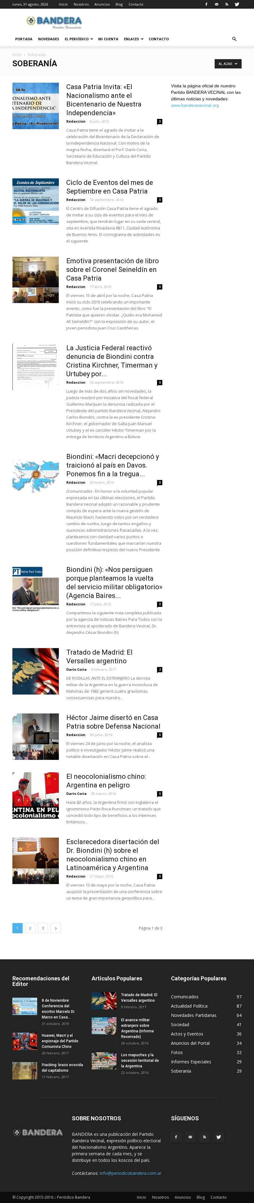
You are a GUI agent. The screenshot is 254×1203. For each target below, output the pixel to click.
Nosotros (81, 4)
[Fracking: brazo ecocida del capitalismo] (24, 1070)
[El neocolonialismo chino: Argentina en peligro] (35, 795)
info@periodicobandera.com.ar (130, 1173)
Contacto (136, 4)
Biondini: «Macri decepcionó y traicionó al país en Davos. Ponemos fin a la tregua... (112, 465)
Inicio (63, 4)
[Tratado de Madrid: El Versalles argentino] (35, 671)
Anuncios (102, 4)
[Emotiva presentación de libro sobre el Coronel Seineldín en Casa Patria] (35, 280)
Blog (119, 4)
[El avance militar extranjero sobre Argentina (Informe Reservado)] (104, 1026)
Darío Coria (76, 669)
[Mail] (216, 4)
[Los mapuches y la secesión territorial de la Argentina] (104, 1061)
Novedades (48, 39)
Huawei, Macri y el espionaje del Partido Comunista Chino (60, 1041)
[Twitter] (237, 4)
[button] (234, 39)
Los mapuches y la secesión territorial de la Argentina (140, 1060)
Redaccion (75, 121)
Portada (24, 39)
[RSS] (226, 4)
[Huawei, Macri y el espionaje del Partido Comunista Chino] (24, 1041)
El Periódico (77, 39)
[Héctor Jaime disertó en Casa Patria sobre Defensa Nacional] (35, 736)
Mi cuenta (108, 39)
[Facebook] (206, 4)
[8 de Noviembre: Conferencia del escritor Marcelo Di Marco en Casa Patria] (24, 1006)
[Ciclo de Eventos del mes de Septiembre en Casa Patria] (35, 201)
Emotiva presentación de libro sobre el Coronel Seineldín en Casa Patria (112, 269)
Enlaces (131, 39)
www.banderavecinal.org (195, 105)
